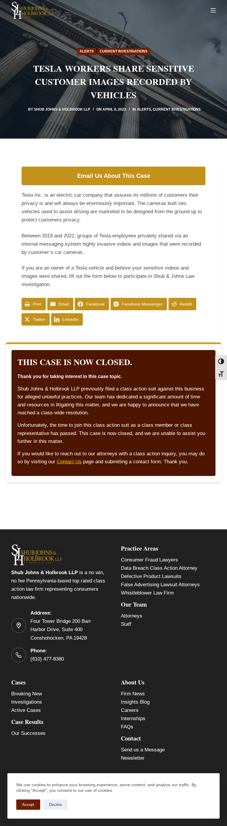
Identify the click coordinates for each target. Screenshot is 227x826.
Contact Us (69, 461)
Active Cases (26, 710)
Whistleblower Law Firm (147, 593)
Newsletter (133, 758)
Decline (55, 804)
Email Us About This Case (113, 176)
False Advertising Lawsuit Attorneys (160, 584)
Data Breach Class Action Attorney (159, 568)
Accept (28, 804)
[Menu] (213, 10)
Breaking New (26, 694)
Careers (130, 710)
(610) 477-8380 (47, 659)
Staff (126, 624)
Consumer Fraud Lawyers (149, 560)
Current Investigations (123, 51)
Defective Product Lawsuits (151, 576)
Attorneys (131, 616)
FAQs (127, 727)
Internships (133, 718)
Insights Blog (135, 702)
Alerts (87, 51)
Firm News (133, 694)
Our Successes (28, 733)
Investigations (26, 702)
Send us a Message (143, 750)
